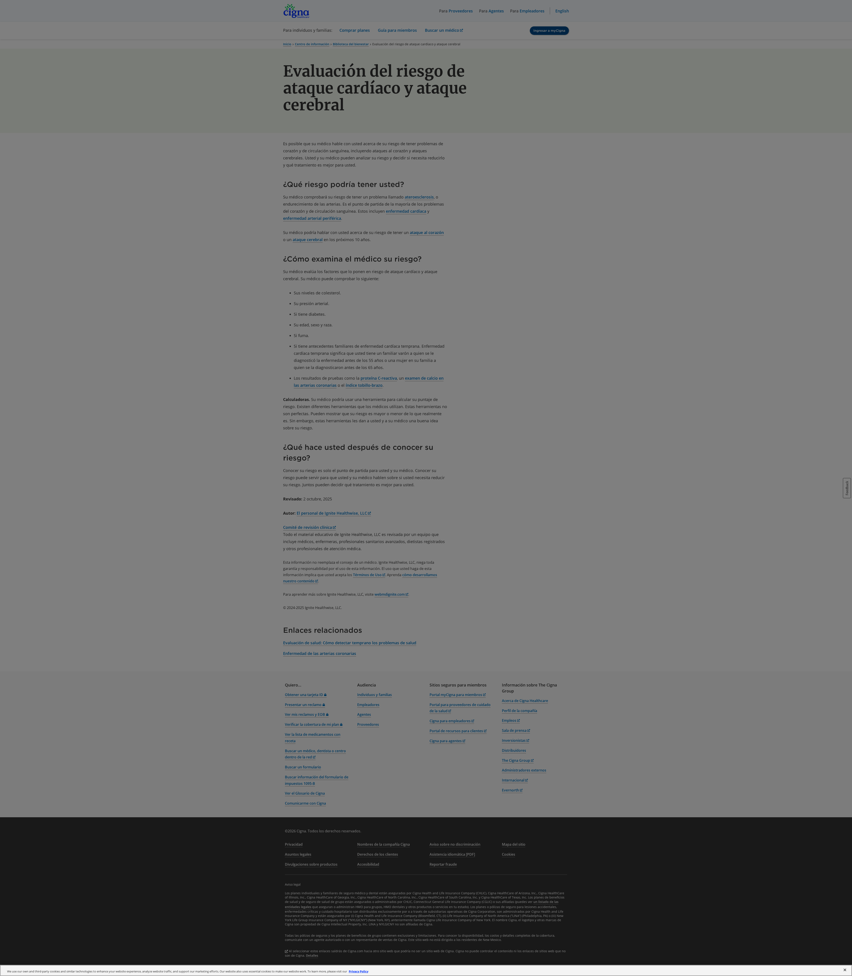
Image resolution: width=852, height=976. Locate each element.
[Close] (845, 970)
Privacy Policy (358, 971)
